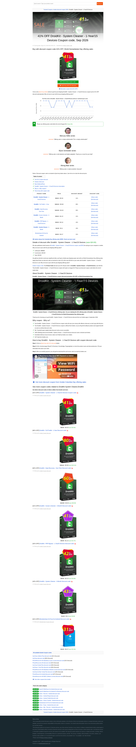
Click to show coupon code (69, 81)
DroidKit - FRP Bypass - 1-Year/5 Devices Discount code (57, 543)
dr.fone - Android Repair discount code (48, 696)
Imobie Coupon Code (38, 265)
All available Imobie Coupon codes (42, 652)
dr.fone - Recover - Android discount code (49, 693)
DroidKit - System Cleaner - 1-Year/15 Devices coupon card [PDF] (67, 245)
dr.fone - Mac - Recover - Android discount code (51, 707)
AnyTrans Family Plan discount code (42, 665)
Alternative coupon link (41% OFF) (69, 88)
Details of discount (39, 181)
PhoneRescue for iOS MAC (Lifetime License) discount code (48, 676)
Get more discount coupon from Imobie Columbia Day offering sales (60, 382)
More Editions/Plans (40, 184)
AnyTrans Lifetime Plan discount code (42, 656)
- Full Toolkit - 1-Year (41, 204)
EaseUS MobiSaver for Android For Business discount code (54, 691)
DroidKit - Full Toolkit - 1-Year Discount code (53, 430)
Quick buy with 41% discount (68, 85)
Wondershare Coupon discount (47, 621)
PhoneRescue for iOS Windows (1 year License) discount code (48, 660)
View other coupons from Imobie (42, 679)
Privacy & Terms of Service (46, 737)
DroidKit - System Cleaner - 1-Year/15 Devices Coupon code (58, 392)
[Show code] (94, 197)
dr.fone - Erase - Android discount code (49, 705)
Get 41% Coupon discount (41, 179)
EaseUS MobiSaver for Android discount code (50, 689)
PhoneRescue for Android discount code (43, 674)
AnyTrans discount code (39, 658)
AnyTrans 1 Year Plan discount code (42, 667)
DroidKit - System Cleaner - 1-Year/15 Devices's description (50, 186)
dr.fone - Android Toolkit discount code (48, 698)
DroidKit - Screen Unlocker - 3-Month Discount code (55, 506)
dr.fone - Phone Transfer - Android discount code (51, 700)
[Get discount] (94, 199)
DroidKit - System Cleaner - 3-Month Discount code (55, 581)
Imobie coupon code (67, 45)
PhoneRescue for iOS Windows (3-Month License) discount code (49, 669)
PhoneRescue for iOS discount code (42, 662)
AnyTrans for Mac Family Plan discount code (44, 672)
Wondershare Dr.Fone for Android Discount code (54, 619)
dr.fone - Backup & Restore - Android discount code (52, 709)
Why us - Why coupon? (40, 188)
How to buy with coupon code (42, 190)
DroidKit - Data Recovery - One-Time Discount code (55, 468)
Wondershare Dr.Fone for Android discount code (51, 702)
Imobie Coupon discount (45, 395)
